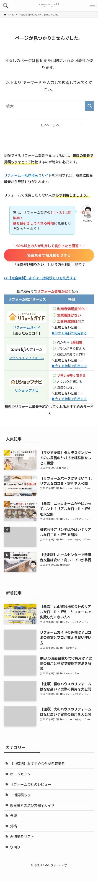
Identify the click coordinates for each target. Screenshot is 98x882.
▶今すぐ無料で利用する (69, 365)
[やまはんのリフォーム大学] (49, 5)
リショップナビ (27, 390)
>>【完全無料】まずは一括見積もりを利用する (40, 277)
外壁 (13, 815)
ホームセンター (22, 773)
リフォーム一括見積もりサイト (28, 175)
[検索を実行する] (89, 106)
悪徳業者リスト (22, 836)
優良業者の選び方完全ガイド (32, 805)
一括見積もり (20, 794)
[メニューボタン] (92, 5)
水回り (15, 846)
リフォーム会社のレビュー (30, 784)
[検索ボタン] (5, 5)
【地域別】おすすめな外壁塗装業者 (37, 763)
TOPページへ (49, 124)
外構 (13, 825)
